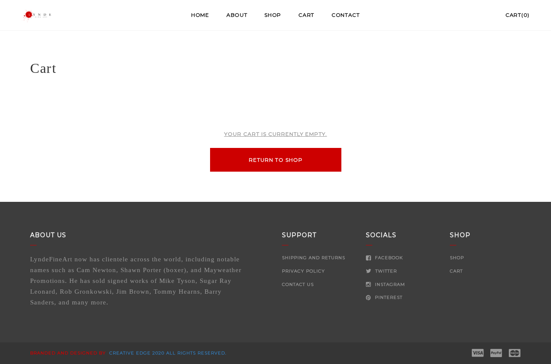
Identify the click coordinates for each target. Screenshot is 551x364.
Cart (306, 15)
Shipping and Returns (313, 257)
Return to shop (276, 160)
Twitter (385, 271)
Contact (345, 15)
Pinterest (387, 297)
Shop (272, 15)
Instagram (389, 284)
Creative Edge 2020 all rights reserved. (167, 353)
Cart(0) (517, 15)
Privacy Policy (303, 271)
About (237, 15)
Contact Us (298, 284)
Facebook (388, 257)
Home (200, 15)
